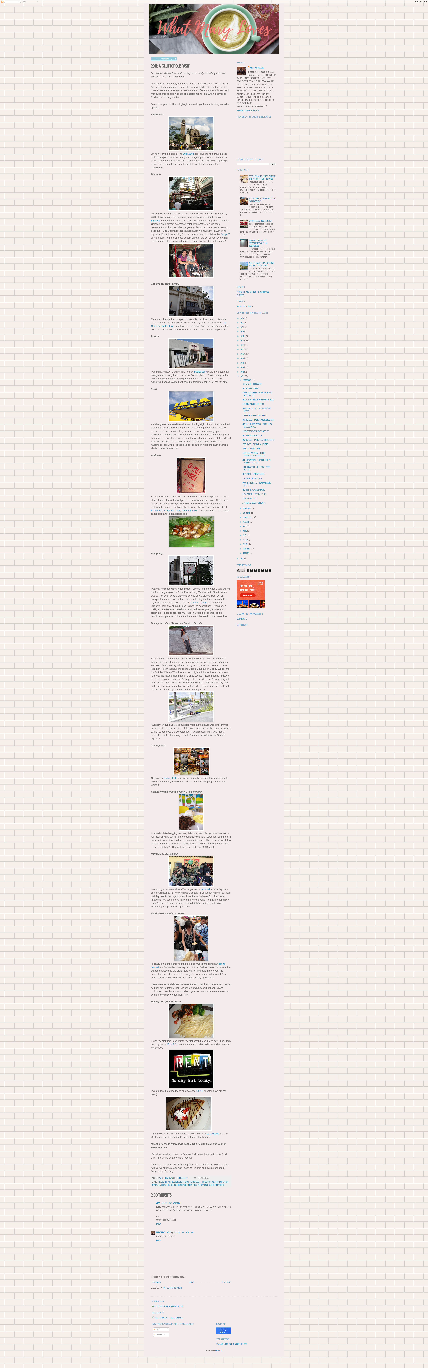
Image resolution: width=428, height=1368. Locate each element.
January (246, 553)
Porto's (189, 1185)
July (245, 526)
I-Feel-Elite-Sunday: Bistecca (254, 415)
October (247, 513)
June (245, 531)
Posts (157, 1329)
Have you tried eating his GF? (254, 494)
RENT (199, 1091)
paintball (205, 889)
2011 (159, 1182)
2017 (242, 349)
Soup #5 (225, 234)
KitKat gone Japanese (251, 388)
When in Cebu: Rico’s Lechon (260, 221)
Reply (158, 1224)
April (245, 539)
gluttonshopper (218, 1182)
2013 (242, 367)
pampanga (182, 1185)
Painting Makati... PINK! (251, 448)
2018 (242, 345)
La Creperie (212, 1133)
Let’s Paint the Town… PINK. (253, 474)
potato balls (200, 371)
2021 (242, 331)
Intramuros (156, 1185)
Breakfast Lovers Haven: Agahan (255, 431)
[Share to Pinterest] (208, 1178)
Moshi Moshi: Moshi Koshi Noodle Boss (258, 399)
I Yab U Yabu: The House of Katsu (255, 444)
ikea (226, 1182)
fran (158, 1203)
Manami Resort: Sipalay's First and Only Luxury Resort (261, 264)
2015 (242, 358)
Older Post (226, 1282)
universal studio (207, 1185)
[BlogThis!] (201, 1178)
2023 (242, 322)
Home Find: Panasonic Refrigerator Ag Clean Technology (258, 243)
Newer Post (156, 1282)
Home (191, 1282)
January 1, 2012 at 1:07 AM (170, 1203)
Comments (160, 1334)
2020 (242, 336)
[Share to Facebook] (206, 1178)
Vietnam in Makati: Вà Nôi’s (253, 490)
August (246, 522)
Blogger (218, 1350)
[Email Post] (194, 1178)
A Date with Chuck (249, 498)
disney (192, 1182)
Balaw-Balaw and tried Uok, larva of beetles (174, 510)
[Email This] (199, 1178)
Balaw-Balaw (177, 1182)
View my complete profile (248, 110)
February (247, 548)
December (247, 380)
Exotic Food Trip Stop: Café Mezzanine (258, 440)
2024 (242, 318)
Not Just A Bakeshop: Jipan (253, 404)
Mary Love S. (242, 619)
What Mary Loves (163, 1232)
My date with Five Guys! (252, 435)
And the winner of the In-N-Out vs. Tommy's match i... (256, 461)
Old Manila (188, 153)
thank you (196, 1185)
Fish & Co (172, 1044)
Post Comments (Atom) (172, 1287)
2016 (242, 354)
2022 (242, 327)
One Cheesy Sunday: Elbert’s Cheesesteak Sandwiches (253, 454)
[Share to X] (203, 1178)
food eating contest (203, 1182)
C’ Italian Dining (198, 602)
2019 (242, 340)
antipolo (168, 1182)
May (245, 535)
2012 (162, 1182)
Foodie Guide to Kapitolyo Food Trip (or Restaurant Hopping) (262, 177)
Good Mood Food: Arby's (252, 478)
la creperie (165, 1185)
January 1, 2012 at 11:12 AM (184, 1232)
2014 (242, 363)
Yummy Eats (170, 778)
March (246, 544)
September (248, 517)
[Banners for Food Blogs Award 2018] (167, 1306)
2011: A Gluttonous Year (252, 384)
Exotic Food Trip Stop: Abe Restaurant (258, 420)
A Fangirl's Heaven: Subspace (253, 503)
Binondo (155, 220)
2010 (242, 558)
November (247, 508)
